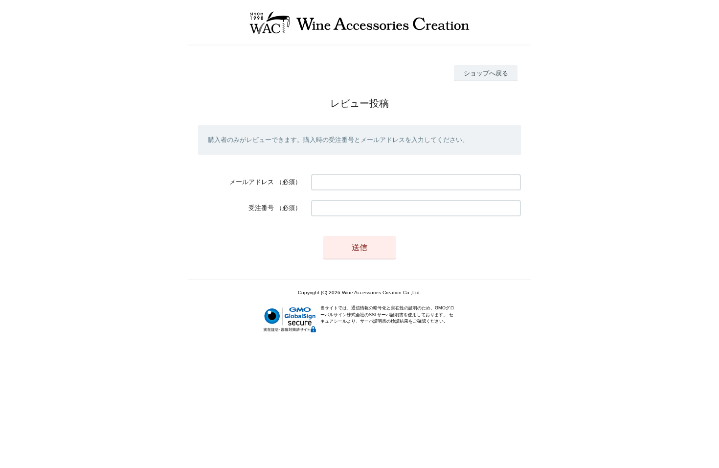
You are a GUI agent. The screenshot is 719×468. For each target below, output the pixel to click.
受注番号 (261, 207)
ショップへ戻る (486, 73)
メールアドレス (251, 182)
